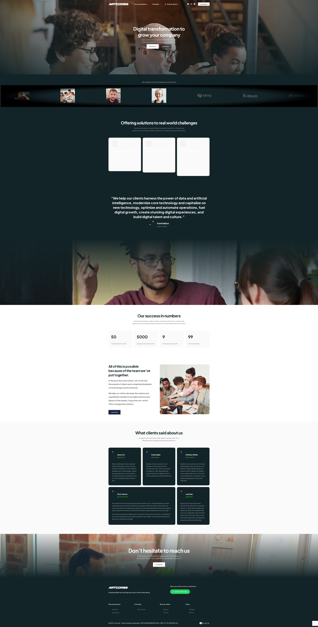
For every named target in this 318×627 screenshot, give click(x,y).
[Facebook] (188, 4)
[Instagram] (191, 4)
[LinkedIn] (194, 4)
